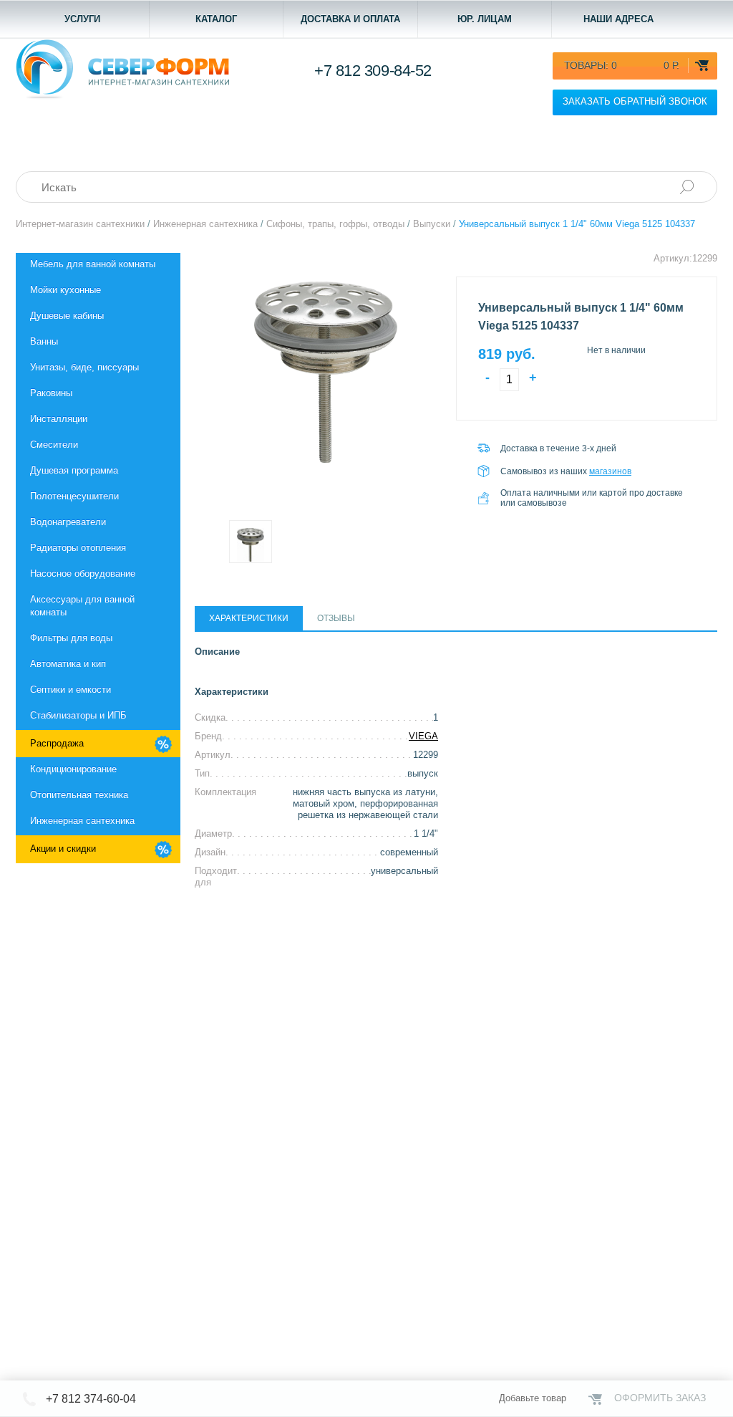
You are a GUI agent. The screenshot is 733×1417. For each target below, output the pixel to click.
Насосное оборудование (82, 573)
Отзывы (336, 618)
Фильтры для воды (71, 638)
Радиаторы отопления (78, 547)
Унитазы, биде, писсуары (84, 367)
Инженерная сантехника (82, 820)
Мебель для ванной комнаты (92, 264)
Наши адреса (618, 19)
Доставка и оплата (350, 19)
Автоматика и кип (68, 663)
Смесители (54, 444)
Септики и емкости (70, 689)
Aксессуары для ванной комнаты (82, 606)
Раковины (51, 393)
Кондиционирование (73, 769)
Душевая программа (74, 470)
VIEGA (423, 736)
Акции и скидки (63, 848)
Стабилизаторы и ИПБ (78, 715)
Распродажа (57, 743)
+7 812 (373, 71)
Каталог (216, 19)
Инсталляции (58, 418)
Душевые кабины (67, 315)
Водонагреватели (68, 522)
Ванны (44, 341)
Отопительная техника (79, 794)
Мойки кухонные (65, 289)
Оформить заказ (660, 1397)
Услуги (82, 19)
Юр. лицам (484, 19)
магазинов (610, 471)
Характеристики (248, 618)
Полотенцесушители (74, 496)
